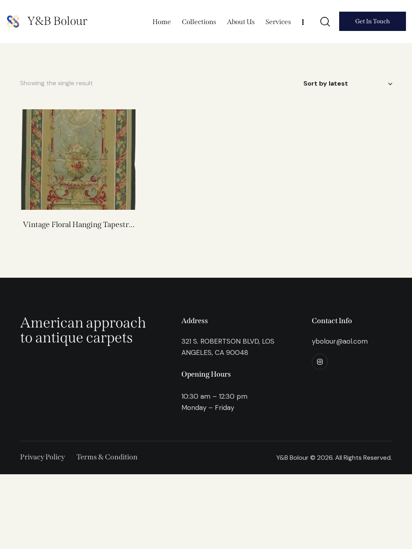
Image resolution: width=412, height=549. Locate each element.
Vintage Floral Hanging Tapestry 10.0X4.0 (78, 225)
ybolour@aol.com (340, 341)
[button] (67, 159)
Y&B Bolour (57, 21)
